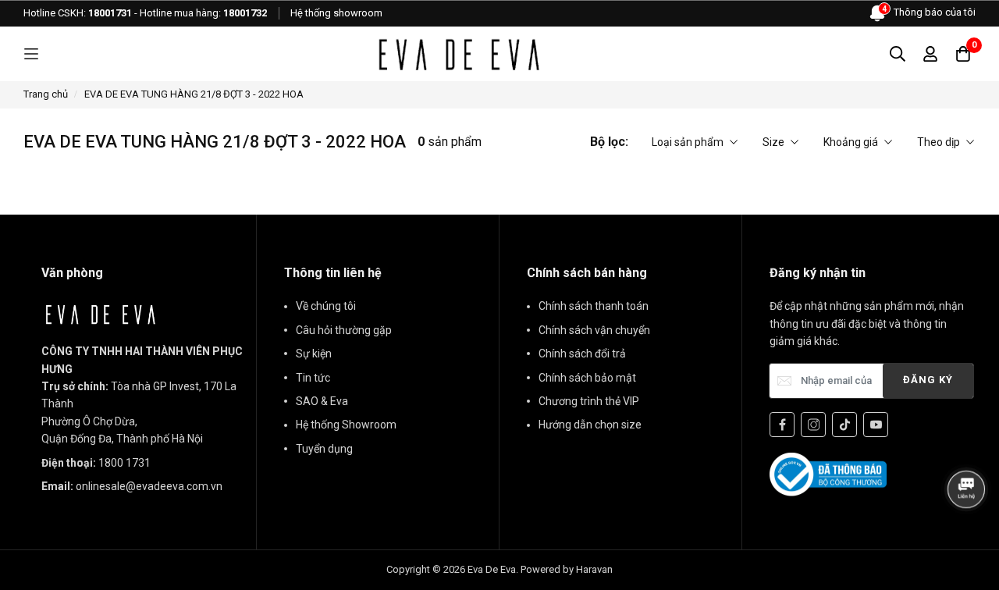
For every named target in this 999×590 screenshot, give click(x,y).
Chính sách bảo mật (587, 377)
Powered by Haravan (567, 569)
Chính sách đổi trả (582, 353)
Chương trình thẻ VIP (589, 401)
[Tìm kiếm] (897, 53)
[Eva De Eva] (458, 54)
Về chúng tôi (326, 306)
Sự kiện (314, 353)
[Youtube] (875, 424)
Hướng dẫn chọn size (590, 424)
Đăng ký (928, 380)
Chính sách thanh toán (594, 306)
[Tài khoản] (930, 53)
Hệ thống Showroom (346, 424)
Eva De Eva (492, 569)
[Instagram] (813, 424)
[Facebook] (782, 424)
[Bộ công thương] (828, 473)
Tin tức (313, 377)
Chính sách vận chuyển (594, 330)
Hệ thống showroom (336, 13)
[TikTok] (844, 424)
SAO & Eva (322, 401)
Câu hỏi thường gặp (344, 330)
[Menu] (31, 54)
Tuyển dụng (324, 448)
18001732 (245, 13)
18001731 (110, 13)
